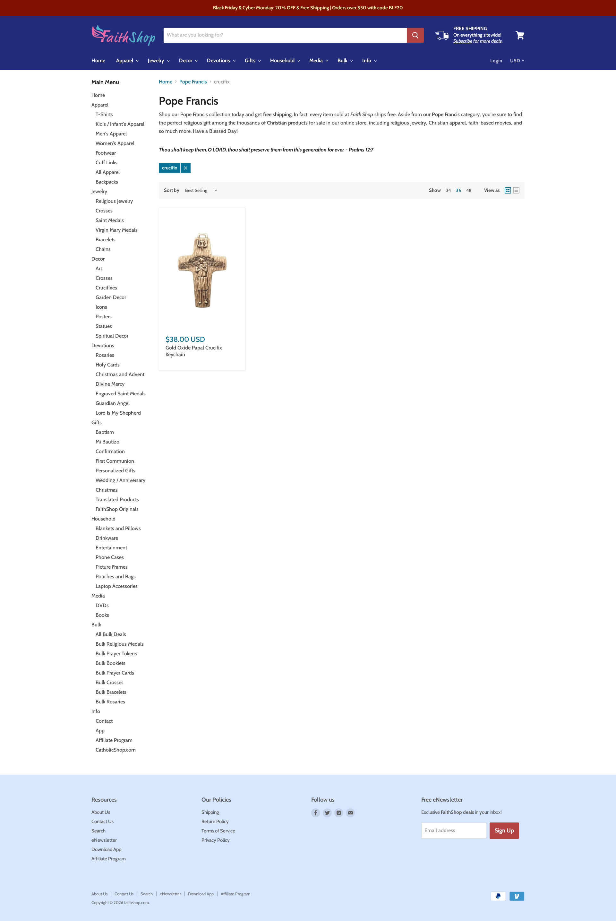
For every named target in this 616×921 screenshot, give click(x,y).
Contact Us (102, 821)
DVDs (102, 605)
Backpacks (107, 182)
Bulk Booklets (110, 663)
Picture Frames (112, 567)
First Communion (115, 461)
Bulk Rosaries (110, 702)
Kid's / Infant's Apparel (120, 124)
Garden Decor (111, 297)
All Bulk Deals (111, 634)
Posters (104, 317)
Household (283, 60)
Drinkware (107, 538)
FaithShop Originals (117, 509)
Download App (106, 849)
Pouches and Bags (116, 576)
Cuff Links (106, 162)
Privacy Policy (215, 840)
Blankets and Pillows (118, 528)
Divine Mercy (110, 384)
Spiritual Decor (112, 336)
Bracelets (106, 240)
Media (316, 60)
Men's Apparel (111, 134)
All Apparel (108, 172)
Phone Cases (110, 557)
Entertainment (111, 548)
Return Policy (215, 821)
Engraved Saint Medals (121, 394)
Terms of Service (218, 831)
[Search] (415, 35)
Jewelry (157, 60)
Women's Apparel (115, 143)
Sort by (171, 190)
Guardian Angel (113, 403)
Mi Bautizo (107, 442)
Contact (104, 721)
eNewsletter (104, 840)
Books (102, 615)
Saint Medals (110, 220)
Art (99, 268)
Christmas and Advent (120, 374)
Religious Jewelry (114, 201)
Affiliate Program (114, 740)
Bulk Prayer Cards (115, 673)
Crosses (104, 211)
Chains (103, 249)
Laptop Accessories (117, 586)
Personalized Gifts (115, 471)
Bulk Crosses (110, 682)
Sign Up (504, 830)
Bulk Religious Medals (120, 644)
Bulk (343, 60)
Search (98, 831)
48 (468, 190)
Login (496, 61)
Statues (104, 326)
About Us (100, 812)
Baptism (105, 432)
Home (98, 60)
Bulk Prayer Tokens (116, 653)
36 (458, 190)
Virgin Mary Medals (117, 230)
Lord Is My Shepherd (118, 413)
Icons (101, 307)
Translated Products (117, 499)
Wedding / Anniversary (120, 480)
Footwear (106, 153)
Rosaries (105, 355)
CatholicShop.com (116, 750)
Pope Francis (193, 82)
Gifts (251, 60)
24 (448, 190)
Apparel (125, 60)
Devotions (219, 60)
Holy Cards (108, 365)
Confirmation (110, 451)
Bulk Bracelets (111, 692)
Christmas (107, 490)
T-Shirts (104, 114)
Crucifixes (106, 288)
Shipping (210, 812)
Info (367, 60)
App (100, 730)
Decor (186, 60)
